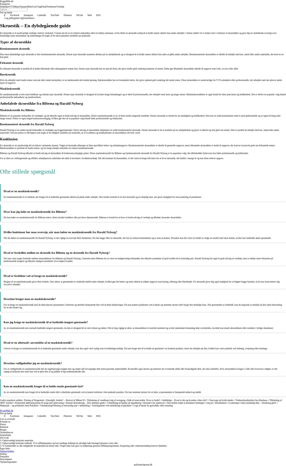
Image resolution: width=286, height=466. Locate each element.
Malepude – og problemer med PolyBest (19, 405)
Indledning (85, 405)
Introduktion (221, 403)
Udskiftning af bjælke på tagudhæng (124, 403)
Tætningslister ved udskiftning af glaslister (111, 405)
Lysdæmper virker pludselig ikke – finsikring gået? (252, 403)
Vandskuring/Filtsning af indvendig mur (58, 405)
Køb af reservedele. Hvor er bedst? (143, 400)
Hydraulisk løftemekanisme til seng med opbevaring (39, 403)
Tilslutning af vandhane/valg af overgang (106, 400)
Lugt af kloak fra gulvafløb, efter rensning (153, 405)
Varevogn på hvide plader (221, 400)
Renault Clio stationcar (154, 403)
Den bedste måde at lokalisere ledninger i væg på (190, 403)
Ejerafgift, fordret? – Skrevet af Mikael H (65, 400)
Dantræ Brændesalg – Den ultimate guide (85, 403)
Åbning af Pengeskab (34, 400)
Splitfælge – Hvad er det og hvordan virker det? (184, 400)
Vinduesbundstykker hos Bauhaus (251, 400)
